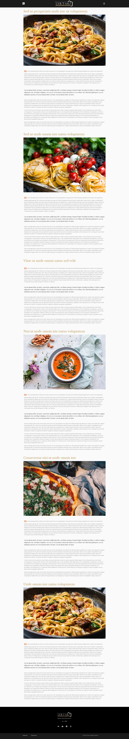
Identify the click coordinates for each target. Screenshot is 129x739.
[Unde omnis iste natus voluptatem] (64, 613)
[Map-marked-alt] (62, 726)
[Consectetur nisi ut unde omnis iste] (64, 488)
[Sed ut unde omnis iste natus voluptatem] (64, 164)
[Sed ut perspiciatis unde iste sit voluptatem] (64, 40)
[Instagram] (70, 726)
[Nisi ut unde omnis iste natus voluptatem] (64, 362)
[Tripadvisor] (58, 726)
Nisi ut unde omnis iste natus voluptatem (54, 331)
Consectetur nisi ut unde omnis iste (49, 458)
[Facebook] (66, 726)
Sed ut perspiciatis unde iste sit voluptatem (55, 11)
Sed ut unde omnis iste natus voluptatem (54, 134)
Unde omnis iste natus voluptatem (49, 584)
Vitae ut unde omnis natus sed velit (49, 261)
